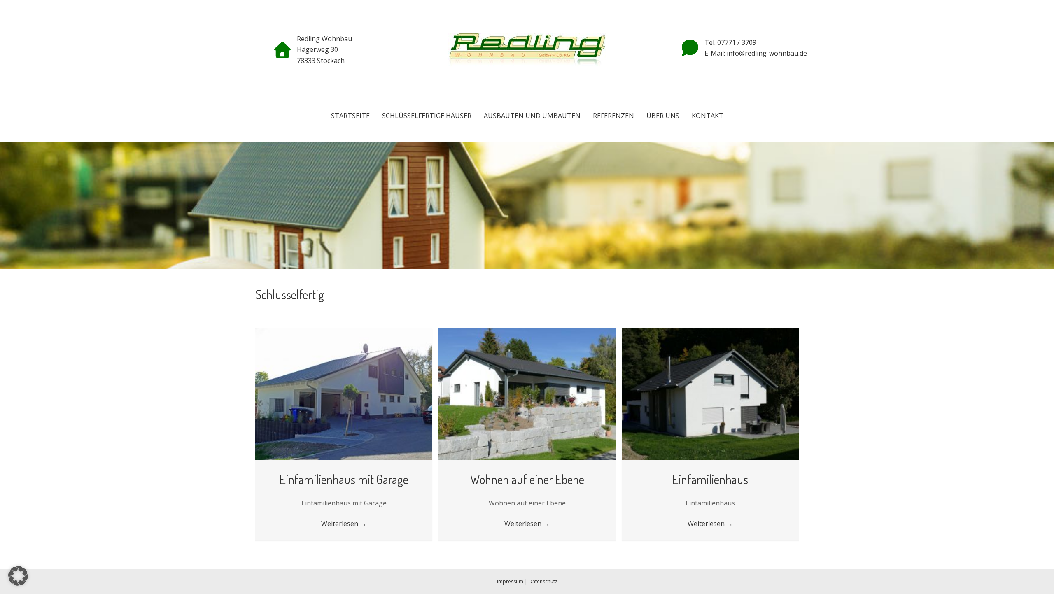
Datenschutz (543, 581)
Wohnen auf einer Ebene (527, 479)
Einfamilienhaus (710, 479)
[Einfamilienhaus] (710, 393)
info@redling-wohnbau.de (766, 53)
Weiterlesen (343, 523)
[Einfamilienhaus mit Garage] (343, 393)
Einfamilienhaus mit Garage (344, 479)
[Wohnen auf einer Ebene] (527, 393)
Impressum (510, 581)
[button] (18, 576)
